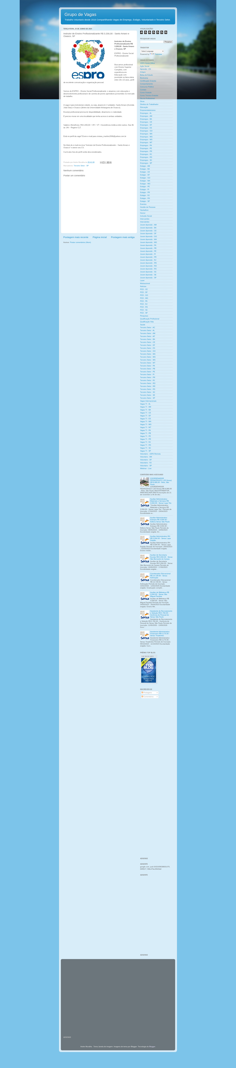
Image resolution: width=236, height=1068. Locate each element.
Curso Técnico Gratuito (149, 95)
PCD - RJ (143, 304)
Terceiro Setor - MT (147, 363)
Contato (143, 90)
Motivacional (145, 283)
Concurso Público (147, 87)
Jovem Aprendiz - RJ (148, 260)
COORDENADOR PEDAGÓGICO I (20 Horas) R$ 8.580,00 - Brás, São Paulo (161, 481)
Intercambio (144, 219)
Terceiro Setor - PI (147, 374)
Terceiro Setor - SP (81, 166)
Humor (142, 213)
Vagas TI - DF (145, 416)
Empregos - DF (146, 125)
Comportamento (146, 84)
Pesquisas (144, 316)
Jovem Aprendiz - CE (148, 231)
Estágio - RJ (145, 195)
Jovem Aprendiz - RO (148, 266)
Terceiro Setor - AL (147, 330)
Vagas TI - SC (145, 448)
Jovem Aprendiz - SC (148, 272)
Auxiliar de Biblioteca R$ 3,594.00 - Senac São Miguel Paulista (159, 594)
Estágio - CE (145, 172)
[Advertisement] (156, 740)
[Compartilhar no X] (106, 162)
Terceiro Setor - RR (147, 386)
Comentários (148, 697)
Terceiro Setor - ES (147, 348)
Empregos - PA (146, 145)
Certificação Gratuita (148, 81)
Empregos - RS (146, 157)
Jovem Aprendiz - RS (148, 269)
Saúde (142, 325)
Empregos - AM (146, 116)
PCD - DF (144, 292)
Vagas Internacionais (148, 401)
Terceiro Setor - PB (147, 369)
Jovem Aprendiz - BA (148, 228)
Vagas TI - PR (145, 439)
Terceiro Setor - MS (147, 360)
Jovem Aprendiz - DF (148, 233)
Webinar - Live (145, 468)
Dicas (142, 101)
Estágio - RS (145, 198)
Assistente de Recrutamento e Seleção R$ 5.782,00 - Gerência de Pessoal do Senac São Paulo (161, 614)
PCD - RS (144, 307)
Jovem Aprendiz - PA (148, 245)
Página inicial (100, 237)
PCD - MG (144, 298)
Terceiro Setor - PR (147, 377)
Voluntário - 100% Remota (150, 454)
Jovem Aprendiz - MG (148, 242)
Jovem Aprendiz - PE (148, 251)
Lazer (142, 280)
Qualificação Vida (147, 322)
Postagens (147, 693)
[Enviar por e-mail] (101, 162)
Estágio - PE (145, 186)
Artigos (143, 72)
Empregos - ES (146, 128)
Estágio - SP (145, 201)
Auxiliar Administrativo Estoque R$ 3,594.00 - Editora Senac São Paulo (160, 520)
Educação (144, 107)
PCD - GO (144, 295)
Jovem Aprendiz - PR (148, 257)
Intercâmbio (144, 222)
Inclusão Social (146, 216)
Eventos (143, 204)
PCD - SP (144, 313)
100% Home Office (147, 63)
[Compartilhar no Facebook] (108, 162)
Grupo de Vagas (80, 14)
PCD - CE (144, 289)
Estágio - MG (145, 184)
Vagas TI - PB (145, 433)
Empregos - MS (146, 139)
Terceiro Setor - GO (147, 351)
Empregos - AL (146, 113)
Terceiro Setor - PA (147, 366)
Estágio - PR (145, 192)
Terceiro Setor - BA (147, 339)
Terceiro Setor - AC (147, 327)
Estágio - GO (145, 178)
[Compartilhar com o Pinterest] (110, 162)
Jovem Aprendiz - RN (148, 263)
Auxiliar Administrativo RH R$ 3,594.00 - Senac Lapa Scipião (160, 538)
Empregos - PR (146, 151)
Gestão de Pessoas (147, 207)
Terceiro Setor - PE (147, 372)
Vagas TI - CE (145, 413)
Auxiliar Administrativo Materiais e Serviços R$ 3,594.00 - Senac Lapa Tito (160, 501)
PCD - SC (144, 310)
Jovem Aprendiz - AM (148, 225)
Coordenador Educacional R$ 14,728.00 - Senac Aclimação (160, 575)
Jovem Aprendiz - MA (148, 239)
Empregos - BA (146, 119)
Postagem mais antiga (123, 237)
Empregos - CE (146, 122)
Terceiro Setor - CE (147, 342)
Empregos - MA (146, 134)
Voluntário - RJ (146, 463)
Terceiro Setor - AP (147, 336)
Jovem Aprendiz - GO (148, 236)
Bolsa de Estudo (146, 75)
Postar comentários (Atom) (80, 242)
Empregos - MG (146, 137)
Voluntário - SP (146, 466)
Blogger (152, 1047)
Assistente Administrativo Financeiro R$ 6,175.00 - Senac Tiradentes (160, 634)
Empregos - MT (146, 142)
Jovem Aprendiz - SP (148, 278)
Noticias (143, 286)
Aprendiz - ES (145, 69)
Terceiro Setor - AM (147, 333)
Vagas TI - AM (145, 407)
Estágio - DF (145, 175)
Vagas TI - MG (145, 424)
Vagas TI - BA (145, 410)
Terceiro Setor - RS (147, 389)
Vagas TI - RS (145, 445)
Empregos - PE (146, 148)
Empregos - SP (146, 163)
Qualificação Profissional (149, 319)
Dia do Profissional (147, 98)
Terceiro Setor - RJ (147, 380)
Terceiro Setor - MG (148, 357)
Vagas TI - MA (145, 421)
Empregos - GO (146, 131)
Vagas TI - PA (145, 430)
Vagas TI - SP (145, 451)
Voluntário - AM (146, 457)
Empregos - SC (146, 160)
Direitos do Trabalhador (149, 104)
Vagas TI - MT (145, 427)
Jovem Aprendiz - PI (148, 254)
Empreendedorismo (147, 110)
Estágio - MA (145, 181)
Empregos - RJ (146, 154)
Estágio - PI (144, 189)
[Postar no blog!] (103, 162)
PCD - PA (143, 301)
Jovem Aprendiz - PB (148, 248)
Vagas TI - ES (145, 419)
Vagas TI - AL (145, 404)
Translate (158, 54)
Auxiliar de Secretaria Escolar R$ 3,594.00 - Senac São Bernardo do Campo (161, 557)
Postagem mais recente (75, 237)
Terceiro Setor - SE (147, 395)
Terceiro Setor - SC (147, 392)
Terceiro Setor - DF (147, 345)
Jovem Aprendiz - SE (148, 275)
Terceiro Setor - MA (147, 354)
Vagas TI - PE (145, 436)
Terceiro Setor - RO (147, 383)
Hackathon (144, 210)
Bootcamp (144, 78)
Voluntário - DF (146, 460)
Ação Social (144, 66)
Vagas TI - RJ (145, 442)
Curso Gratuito (146, 92)
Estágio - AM (145, 166)
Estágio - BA (145, 169)
